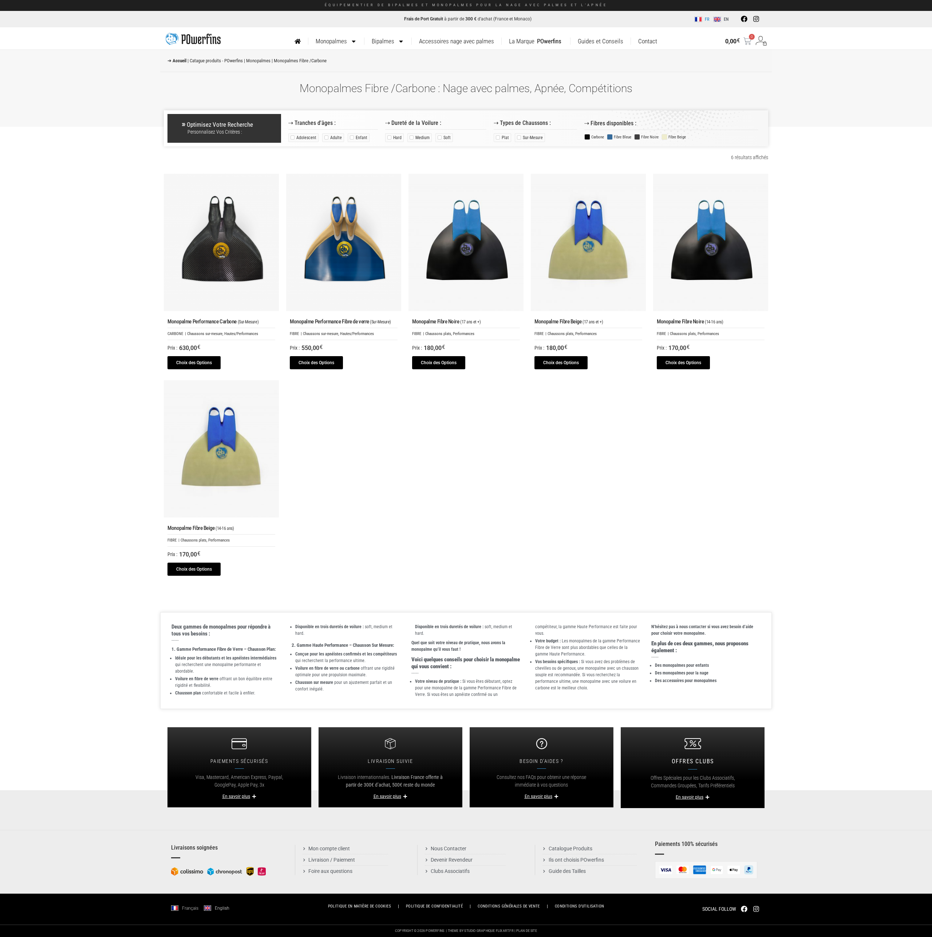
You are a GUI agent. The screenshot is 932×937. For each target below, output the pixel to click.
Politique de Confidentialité (434, 906)
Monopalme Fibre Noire (446, 321)
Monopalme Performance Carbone (212, 321)
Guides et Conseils (600, 41)
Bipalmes (383, 41)
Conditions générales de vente (509, 906)
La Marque (535, 41)
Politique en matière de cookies (359, 906)
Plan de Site (526, 931)
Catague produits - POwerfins (216, 60)
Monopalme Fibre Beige (568, 321)
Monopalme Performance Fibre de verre (340, 321)
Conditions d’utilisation (579, 906)
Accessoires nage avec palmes (456, 41)
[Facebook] (744, 19)
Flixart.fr (505, 931)
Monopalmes (331, 41)
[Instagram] (756, 19)
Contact (647, 41)
